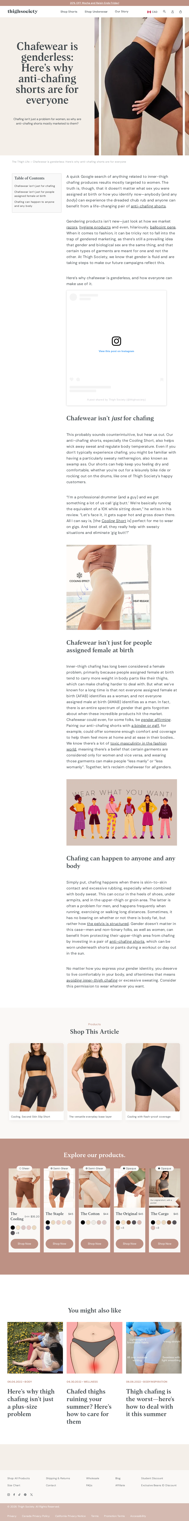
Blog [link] (118, 1478)
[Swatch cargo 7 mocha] (169, 1222)
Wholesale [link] (92, 1478)
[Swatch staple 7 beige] (64, 1222)
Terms (95, 1516)
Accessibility (138, 1516)
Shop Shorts (69, 12)
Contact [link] (51, 1485)
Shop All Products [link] (18, 1478)
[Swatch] (13, 1233)
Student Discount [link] (152, 1478)
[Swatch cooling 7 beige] (18, 1227)
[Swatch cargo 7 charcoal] (174, 1222)
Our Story (121, 11)
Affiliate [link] (120, 1485)
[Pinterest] (25, 1494)
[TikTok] (19, 1494)
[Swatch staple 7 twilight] (48, 1228)
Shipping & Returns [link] (58, 1478)
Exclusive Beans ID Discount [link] (158, 1485)
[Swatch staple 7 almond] (53, 1222)
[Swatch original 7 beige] (123, 1222)
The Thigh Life (21, 161)
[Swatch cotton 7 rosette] (104, 1222)
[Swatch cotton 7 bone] (93, 1222)
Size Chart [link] (13, 1485)
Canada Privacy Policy (36, 1516)
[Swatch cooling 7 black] (13, 1227)
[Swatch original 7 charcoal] (134, 1222)
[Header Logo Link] (22, 11)
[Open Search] (164, 11)
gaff (155, 725)
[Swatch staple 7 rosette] (69, 1222)
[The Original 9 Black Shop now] (94, 1077)
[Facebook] (14, 1494)
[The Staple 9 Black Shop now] (59, 1188)
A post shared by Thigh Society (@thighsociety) (116, 399)
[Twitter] (31, 1494)
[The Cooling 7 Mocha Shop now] (24, 1188)
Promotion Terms (114, 1516)
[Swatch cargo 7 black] (153, 1222)
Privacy (11, 1516)
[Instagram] (8, 1494)
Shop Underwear (96, 12)
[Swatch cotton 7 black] (83, 1222)
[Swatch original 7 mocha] (128, 1222)
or (149, 725)
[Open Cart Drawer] (180, 11)
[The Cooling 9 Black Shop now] (36, 1077)
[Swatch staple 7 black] (48, 1222)
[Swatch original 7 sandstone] (139, 1222)
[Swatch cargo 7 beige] (158, 1222)
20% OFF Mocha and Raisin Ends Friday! (94, 3)
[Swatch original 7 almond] (118, 1228)
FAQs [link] (89, 1485)
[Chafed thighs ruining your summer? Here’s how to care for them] (94, 1348)
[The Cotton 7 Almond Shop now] (94, 1188)
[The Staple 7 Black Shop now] (153, 1077)
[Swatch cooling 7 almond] (34, 1227)
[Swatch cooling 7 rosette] (23, 1227)
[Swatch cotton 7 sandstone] (99, 1222)
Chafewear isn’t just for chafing (34, 186)
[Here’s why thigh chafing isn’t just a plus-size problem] (35, 1348)
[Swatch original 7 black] (118, 1222)
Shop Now (24, 1244)
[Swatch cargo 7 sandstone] (153, 1228)
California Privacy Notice (70, 1516)
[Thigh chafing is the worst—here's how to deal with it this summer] (154, 1348)
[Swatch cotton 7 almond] (88, 1222)
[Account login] (172, 11)
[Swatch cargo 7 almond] (163, 1222)
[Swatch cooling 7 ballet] (29, 1227)
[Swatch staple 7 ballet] (58, 1222)
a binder (139, 725)
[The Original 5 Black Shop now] (129, 1188)
